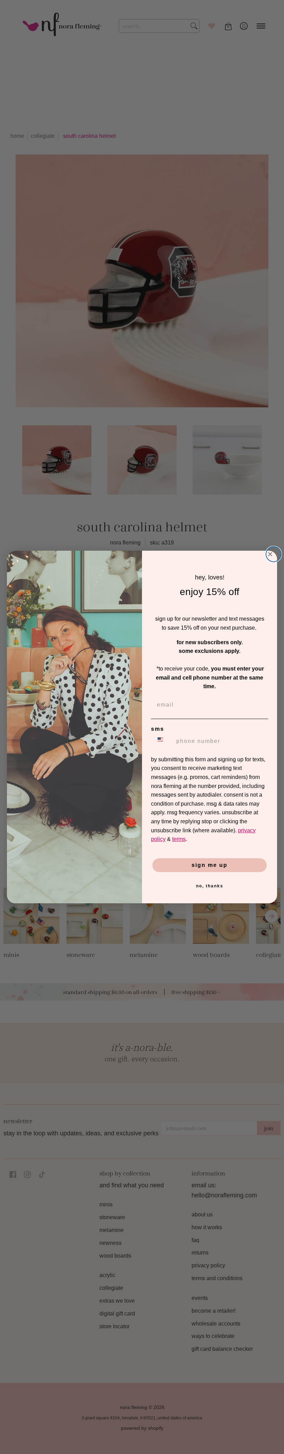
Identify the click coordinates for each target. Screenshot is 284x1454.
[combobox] (162, 741)
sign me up (210, 865)
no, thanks (209, 886)
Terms (179, 839)
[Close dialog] (273, 554)
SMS (157, 729)
